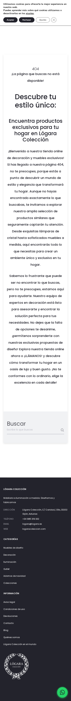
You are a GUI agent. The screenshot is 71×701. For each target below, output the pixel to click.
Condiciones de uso (14, 609)
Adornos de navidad (14, 575)
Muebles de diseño (13, 547)
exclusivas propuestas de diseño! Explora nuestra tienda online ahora (35, 349)
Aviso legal (9, 602)
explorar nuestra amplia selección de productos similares (38, 211)
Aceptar (10, 19)
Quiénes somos (11, 637)
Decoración (9, 554)
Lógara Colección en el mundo (19, 644)
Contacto (8, 623)
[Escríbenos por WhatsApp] (62, 692)
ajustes (30, 13)
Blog (5, 630)
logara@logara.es (32, 523)
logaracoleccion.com (34, 528)
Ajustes (42, 19)
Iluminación (9, 561)
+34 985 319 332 (30, 518)
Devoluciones (10, 616)
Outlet (6, 569)
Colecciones (10, 583)
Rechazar (26, 19)
